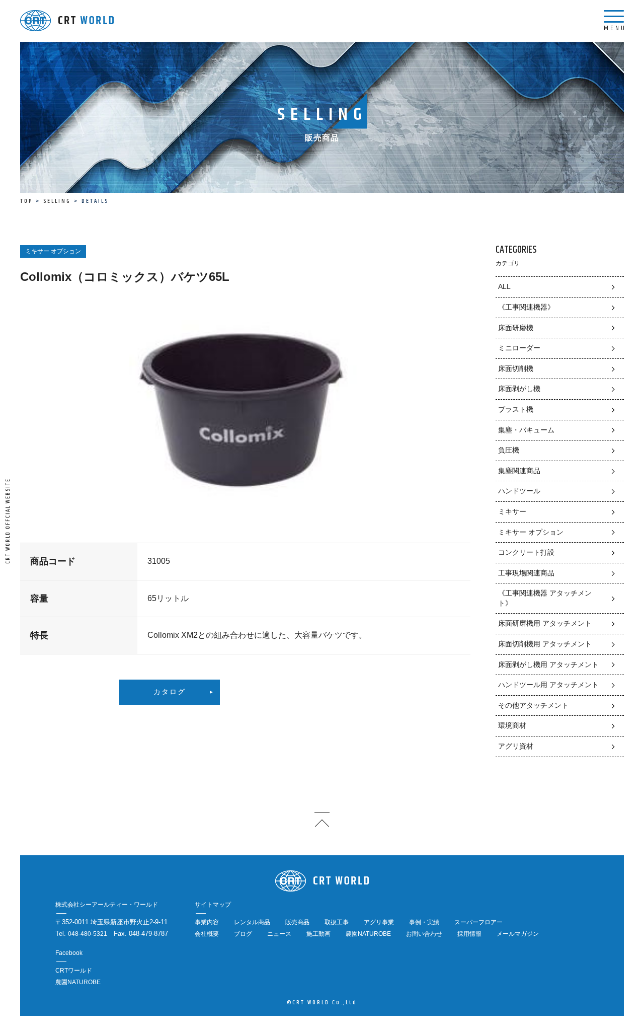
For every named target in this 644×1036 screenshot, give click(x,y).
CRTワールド (73, 970)
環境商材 (512, 725)
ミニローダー (519, 348)
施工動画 (318, 933)
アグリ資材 (515, 746)
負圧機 (508, 450)
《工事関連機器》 (526, 307)
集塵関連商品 (519, 471)
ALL (504, 286)
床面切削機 (515, 368)
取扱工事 (337, 922)
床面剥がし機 (519, 389)
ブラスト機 (515, 409)
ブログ (243, 933)
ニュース (279, 933)
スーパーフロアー (478, 922)
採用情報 (469, 933)
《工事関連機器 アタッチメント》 (545, 598)
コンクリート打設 (526, 552)
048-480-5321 (87, 933)
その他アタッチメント (533, 705)
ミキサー (512, 511)
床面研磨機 (515, 328)
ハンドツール (519, 491)
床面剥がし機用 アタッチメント (548, 664)
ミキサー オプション (531, 532)
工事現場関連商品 (526, 573)
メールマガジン (518, 933)
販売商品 (297, 922)
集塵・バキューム (526, 430)
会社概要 (207, 933)
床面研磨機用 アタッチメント (545, 623)
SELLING (57, 201)
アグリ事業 (379, 922)
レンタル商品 (252, 922)
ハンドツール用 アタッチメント (548, 685)
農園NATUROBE (368, 933)
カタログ (169, 692)
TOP (26, 201)
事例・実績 (424, 922)
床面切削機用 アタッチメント (545, 644)
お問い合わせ (424, 933)
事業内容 (207, 922)
